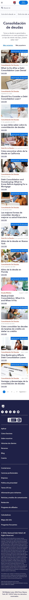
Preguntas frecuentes (9, 525)
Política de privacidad (9, 483)
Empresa (4, 478)
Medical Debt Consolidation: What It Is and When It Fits (13, 298)
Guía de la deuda (7, 148)
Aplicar (3, 429)
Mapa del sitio (6, 520)
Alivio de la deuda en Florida (11, 270)
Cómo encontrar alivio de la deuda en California (14, 152)
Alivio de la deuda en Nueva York (14, 242)
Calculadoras (6, 515)
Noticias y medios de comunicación (14, 498)
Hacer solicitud (23, 2)
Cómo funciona (6, 433)
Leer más (4, 73)
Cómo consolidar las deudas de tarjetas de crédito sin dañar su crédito (14, 328)
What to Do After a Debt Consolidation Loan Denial (13, 69)
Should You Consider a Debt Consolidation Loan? (14, 97)
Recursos (4, 448)
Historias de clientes (8, 443)
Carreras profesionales (9, 473)
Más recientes (8, 45)
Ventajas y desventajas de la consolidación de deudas (14, 382)
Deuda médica (6, 293)
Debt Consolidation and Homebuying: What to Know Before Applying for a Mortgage (14, 183)
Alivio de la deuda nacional (14, 3)
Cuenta (4, 458)
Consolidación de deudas (10, 65)
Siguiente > (22, 392)
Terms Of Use (6, 488)
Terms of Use (11, 578)
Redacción (5, 502)
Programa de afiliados (9, 507)
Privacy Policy (19, 578)
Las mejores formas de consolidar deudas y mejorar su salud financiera (14, 215)
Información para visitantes (11, 493)
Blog (3, 453)
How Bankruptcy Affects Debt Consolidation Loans (13, 356)
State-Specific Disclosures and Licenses (10, 581)
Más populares (21, 45)
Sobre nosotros (6, 438)
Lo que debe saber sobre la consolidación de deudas (14, 126)
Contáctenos (6, 468)
